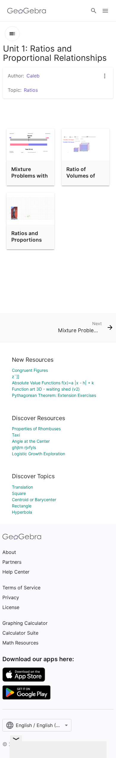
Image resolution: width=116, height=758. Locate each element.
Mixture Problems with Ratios (29, 176)
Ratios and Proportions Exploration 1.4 (30, 240)
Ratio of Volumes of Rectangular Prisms (81, 179)
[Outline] (12, 33)
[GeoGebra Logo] (26, 11)
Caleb (33, 76)
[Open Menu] (105, 10)
